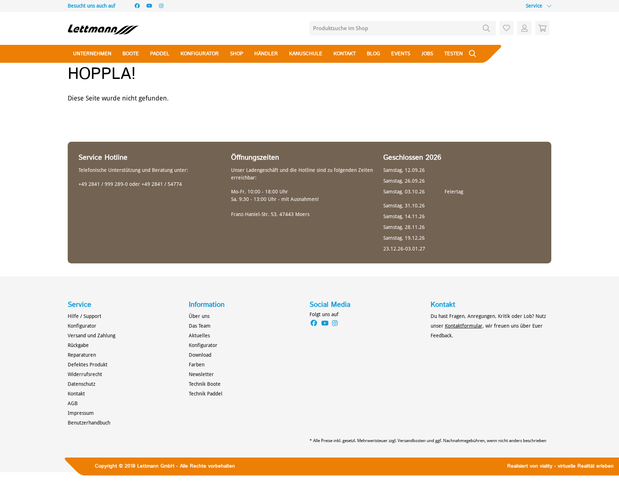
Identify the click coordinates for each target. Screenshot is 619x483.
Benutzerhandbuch (89, 423)
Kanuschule (305, 53)
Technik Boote (205, 384)
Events (400, 53)
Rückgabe (78, 345)
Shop (236, 53)
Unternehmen (92, 53)
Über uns (199, 316)
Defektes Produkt (87, 364)
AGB (73, 403)
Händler (266, 53)
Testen (453, 53)
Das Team (200, 326)
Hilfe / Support (84, 316)
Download (200, 355)
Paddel (159, 53)
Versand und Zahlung (91, 335)
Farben (197, 364)
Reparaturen (82, 355)
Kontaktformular (464, 326)
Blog (373, 53)
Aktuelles (199, 335)
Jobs (427, 53)
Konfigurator (200, 53)
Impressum (81, 413)
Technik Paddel (205, 394)
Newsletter (201, 374)
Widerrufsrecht (85, 374)
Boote (131, 53)
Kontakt (345, 53)
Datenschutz (81, 384)
